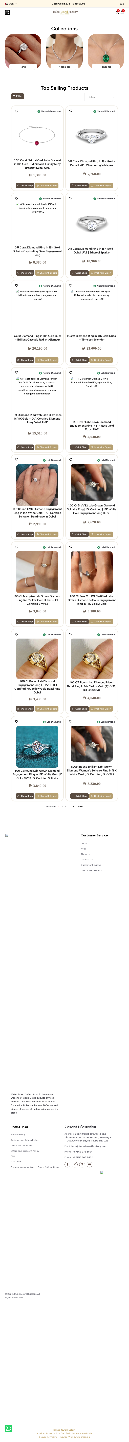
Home (84, 843)
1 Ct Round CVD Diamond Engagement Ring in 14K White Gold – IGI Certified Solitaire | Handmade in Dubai (37, 512)
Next (80, 806)
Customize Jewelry (91, 870)
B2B (122, 3)
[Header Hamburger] (7, 12)
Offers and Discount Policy (25, 1151)
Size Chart (16, 1161)
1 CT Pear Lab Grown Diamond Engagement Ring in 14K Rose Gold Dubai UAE (92, 425)
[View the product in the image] (37, 136)
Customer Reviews (91, 865)
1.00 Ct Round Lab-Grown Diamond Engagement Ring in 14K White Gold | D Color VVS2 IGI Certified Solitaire (37, 774)
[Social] (67, 1164)
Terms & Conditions (21, 1145)
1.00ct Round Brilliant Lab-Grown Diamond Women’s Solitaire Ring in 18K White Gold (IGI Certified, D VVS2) (92, 770)
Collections (64, 28)
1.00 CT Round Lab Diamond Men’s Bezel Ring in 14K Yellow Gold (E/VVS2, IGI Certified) (91, 686)
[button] (117, 12)
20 (74, 806)
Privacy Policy (18, 1134)
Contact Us (87, 859)
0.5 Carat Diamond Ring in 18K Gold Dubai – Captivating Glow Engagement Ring (37, 251)
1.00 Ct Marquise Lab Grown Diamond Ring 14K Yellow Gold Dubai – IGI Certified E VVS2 (37, 600)
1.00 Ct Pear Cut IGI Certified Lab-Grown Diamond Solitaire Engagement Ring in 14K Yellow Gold (92, 600)
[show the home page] (34, 960)
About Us (86, 854)
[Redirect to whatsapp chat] (8, 1429)
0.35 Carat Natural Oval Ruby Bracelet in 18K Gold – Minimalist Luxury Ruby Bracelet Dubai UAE (37, 164)
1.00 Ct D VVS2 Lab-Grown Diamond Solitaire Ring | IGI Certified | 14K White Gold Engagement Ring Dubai (91, 509)
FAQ (13, 1156)
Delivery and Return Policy (25, 1140)
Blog (83, 848)
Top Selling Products (65, 88)
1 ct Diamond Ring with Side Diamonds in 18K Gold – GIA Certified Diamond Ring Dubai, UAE (37, 418)
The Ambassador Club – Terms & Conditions (35, 1167)
